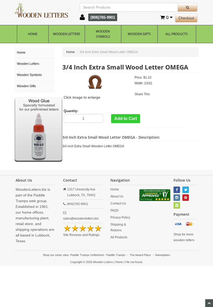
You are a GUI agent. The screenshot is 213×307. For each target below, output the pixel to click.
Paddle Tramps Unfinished (87, 255)
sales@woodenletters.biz (81, 218)
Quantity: (71, 111)
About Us (116, 196)
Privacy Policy (120, 217)
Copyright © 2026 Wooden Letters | (92, 262)
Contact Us (118, 203)
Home (32, 34)
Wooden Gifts (139, 34)
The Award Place (140, 255)
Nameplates (162, 255)
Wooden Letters (66, 34)
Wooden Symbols (103, 34)
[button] (82, 18)
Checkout (186, 18)
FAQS (114, 210)
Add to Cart (125, 118)
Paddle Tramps (115, 255)
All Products (176, 34)
